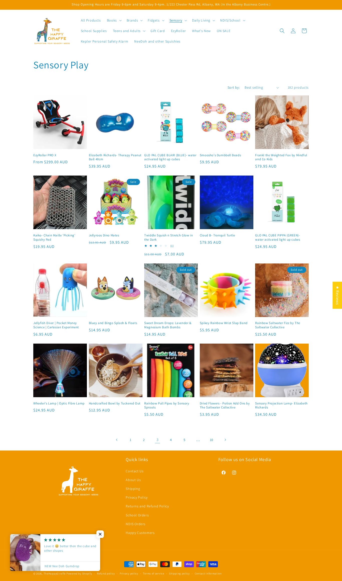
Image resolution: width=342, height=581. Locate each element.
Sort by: (234, 87)
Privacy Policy (136, 497)
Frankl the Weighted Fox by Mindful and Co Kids (281, 157)
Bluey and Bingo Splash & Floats (113, 323)
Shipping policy (179, 573)
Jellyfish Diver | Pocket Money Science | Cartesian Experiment (56, 325)
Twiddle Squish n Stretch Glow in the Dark (168, 237)
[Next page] (225, 439)
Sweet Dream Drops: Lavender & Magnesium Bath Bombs (167, 325)
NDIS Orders (135, 523)
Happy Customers (140, 532)
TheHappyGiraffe (55, 573)
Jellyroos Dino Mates (104, 235)
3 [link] (157, 439)
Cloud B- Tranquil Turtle (217, 235)
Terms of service (153, 573)
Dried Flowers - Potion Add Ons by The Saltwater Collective (225, 405)
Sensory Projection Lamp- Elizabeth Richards (281, 405)
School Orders (137, 515)
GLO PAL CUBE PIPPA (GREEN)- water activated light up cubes (277, 237)
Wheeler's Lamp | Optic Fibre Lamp (59, 403)
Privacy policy (129, 573)
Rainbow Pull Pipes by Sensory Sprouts (166, 405)
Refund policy (106, 573)
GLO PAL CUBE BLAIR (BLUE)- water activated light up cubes (170, 157)
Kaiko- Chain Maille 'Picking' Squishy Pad (54, 237)
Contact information (208, 573)
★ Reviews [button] (337, 295)
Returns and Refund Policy (147, 506)
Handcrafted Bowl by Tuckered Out (114, 403)
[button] (114, 20)
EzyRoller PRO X (45, 155)
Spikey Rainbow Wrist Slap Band (224, 323)
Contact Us (134, 471)
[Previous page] (116, 439)
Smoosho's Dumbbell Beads (220, 155)
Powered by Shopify (79, 573)
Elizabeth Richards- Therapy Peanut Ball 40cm (115, 157)
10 (211, 440)
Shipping (133, 488)
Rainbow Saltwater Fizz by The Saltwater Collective (277, 325)
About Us (133, 479)
